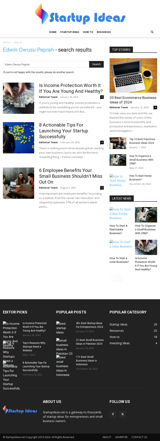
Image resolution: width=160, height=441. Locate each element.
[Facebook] (113, 414)
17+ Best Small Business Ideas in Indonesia (86, 360)
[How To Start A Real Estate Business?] (121, 214)
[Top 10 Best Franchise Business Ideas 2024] (118, 143)
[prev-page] (112, 278)
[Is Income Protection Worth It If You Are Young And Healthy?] (18, 98)
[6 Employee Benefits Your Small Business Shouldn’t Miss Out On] (18, 183)
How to (88, 32)
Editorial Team (48, 96)
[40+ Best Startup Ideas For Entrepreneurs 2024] (64, 327)
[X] (122, 414)
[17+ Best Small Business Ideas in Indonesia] (64, 366)
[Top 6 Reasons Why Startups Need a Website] (11, 354)
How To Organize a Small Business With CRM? (141, 160)
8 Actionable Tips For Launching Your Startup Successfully (63, 130)
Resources (104, 32)
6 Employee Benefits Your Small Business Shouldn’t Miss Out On (70, 176)
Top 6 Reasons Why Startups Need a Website (34, 347)
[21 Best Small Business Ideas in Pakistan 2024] (64, 347)
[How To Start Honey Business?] (118, 180)
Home (52, 32)
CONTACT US (139, 437)
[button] (152, 32)
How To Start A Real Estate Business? (119, 229)
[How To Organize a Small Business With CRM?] (118, 160)
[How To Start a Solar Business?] (121, 247)
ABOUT (106, 437)
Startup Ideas (69, 32)
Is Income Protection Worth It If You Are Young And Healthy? (35, 327)
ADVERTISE (121, 437)
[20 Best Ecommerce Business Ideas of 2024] (133, 75)
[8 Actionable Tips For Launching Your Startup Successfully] (18, 137)
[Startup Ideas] (80, 14)
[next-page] (118, 278)
